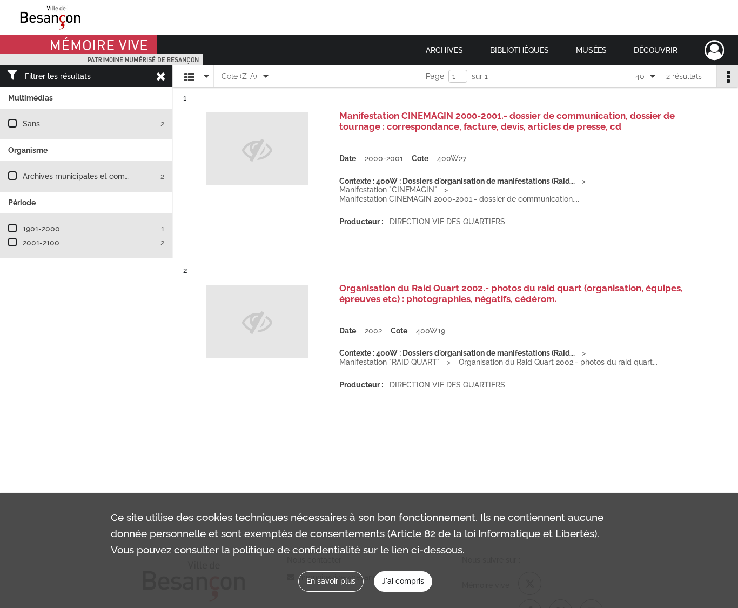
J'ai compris (403, 581)
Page (435, 76)
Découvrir (655, 50)
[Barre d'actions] (727, 76)
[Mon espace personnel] (714, 50)
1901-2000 (41, 228)
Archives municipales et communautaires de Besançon (120, 176)
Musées (591, 50)
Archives (444, 50)
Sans (31, 123)
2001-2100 (41, 242)
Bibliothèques (519, 50)
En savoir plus (330, 581)
